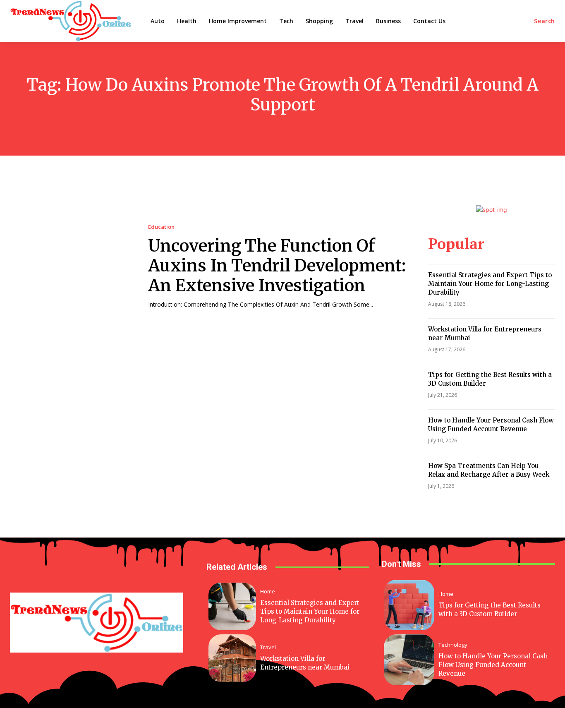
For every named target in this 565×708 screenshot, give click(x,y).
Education (161, 227)
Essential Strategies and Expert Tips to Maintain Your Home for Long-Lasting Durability (490, 283)
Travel (268, 647)
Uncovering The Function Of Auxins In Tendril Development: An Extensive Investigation (277, 265)
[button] (544, 21)
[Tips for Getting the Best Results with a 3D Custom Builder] (409, 605)
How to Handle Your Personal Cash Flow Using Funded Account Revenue (493, 664)
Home (267, 591)
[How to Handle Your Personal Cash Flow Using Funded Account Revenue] (409, 659)
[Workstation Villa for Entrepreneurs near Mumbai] (232, 658)
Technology (452, 645)
